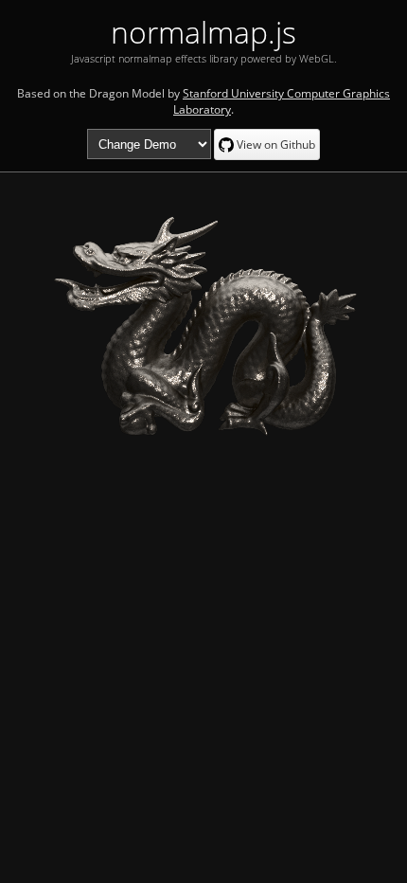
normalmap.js (203, 31)
